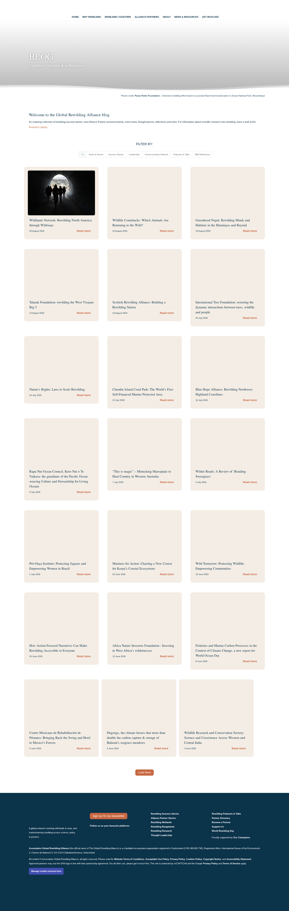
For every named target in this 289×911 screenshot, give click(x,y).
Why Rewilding (91, 17)
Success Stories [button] (116, 154)
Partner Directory (221, 818)
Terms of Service (231, 863)
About (167, 17)
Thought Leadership (161, 835)
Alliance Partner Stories (163, 818)
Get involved (210, 17)
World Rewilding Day (223, 831)
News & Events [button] (96, 154)
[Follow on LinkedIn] (109, 834)
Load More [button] (144, 772)
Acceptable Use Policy (157, 859)
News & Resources (186, 17)
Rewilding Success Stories (165, 813)
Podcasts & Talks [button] (181, 154)
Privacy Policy (177, 859)
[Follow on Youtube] (118, 834)
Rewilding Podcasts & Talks (226, 813)
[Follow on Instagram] (93, 834)
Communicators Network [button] (156, 154)
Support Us (218, 826)
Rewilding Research (161, 831)
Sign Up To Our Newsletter (109, 816)
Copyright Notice (212, 859)
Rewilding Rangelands (162, 826)
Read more (84, 230)
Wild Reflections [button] (202, 154)
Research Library (38, 127)
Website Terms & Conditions (129, 859)
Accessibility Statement (238, 859)
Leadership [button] (134, 154)
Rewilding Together (118, 17)
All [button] (82, 154)
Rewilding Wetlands (161, 822)
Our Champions (241, 837)
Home (75, 17)
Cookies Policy (194, 859)
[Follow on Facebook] (100, 834)
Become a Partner (221, 822)
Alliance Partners (147, 17)
